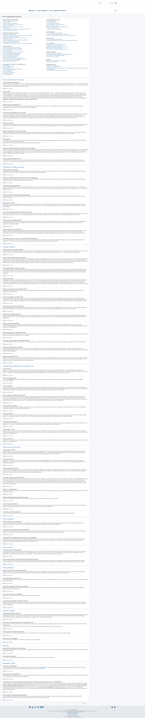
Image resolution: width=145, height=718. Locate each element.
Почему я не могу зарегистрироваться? (10, 23)
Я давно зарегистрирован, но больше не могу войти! (13, 26)
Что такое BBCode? (6, 65)
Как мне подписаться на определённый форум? (55, 55)
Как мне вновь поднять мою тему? (9, 61)
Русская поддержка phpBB (72, 712)
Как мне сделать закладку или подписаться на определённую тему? (59, 54)
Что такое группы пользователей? (52, 23)
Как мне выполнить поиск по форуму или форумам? (56, 44)
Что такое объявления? (7, 71)
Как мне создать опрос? (7, 50)
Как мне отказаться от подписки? (52, 56)
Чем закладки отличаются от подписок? (54, 53)
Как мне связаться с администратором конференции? (56, 70)
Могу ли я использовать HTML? (9, 66)
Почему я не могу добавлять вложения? (10, 55)
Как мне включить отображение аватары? (11, 41)
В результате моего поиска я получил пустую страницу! (57, 46)
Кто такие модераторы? (50, 22)
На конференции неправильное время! (10, 36)
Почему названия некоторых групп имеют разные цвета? (57, 26)
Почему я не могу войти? (8, 25)
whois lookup (84, 683)
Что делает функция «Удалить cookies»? (10, 30)
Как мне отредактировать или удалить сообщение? (12, 48)
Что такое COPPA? (6, 22)
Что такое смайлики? (7, 67)
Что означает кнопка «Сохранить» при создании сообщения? (14, 59)
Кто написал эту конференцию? (52, 65)
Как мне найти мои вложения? (52, 61)
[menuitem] (116, 3)
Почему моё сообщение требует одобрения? (11, 60)
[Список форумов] (40, 4)
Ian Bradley (75, 709)
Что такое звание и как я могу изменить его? (11, 42)
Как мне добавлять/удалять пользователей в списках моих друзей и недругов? (61, 40)
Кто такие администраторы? (51, 20)
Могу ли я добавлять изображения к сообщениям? (12, 68)
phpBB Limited (43, 667)
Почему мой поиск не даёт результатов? (54, 45)
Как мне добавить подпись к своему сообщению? (12, 49)
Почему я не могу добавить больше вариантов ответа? (13, 52)
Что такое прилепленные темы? (9, 72)
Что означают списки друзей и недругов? (54, 39)
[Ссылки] (115, 10)
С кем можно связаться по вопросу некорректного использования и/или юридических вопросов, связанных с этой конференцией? (67, 69)
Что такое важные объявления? (9, 70)
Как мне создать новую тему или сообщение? (11, 47)
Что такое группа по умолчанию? (52, 27)
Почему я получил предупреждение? (10, 56)
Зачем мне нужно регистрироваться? (10, 20)
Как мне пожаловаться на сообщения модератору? (12, 57)
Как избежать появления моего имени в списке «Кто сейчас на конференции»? (18, 35)
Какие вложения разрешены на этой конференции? (56, 60)
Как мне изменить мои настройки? (9, 34)
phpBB (7, 206)
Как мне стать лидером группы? (52, 25)
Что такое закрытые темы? (8, 73)
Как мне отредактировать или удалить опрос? (11, 53)
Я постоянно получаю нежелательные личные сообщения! (57, 34)
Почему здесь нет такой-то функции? (53, 66)
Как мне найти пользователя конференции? (54, 47)
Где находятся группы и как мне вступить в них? (55, 24)
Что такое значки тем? (7, 74)
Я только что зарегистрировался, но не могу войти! (13, 24)
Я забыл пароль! (6, 27)
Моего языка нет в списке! (8, 38)
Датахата (79, 716)
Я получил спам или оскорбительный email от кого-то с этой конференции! (60, 35)
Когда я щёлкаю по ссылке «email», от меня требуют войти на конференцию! (17, 43)
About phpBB (42, 668)
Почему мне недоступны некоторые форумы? (12, 54)
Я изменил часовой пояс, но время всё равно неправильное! (14, 37)
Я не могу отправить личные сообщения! (54, 32)
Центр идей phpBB (74, 675)
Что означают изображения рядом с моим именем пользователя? (15, 40)
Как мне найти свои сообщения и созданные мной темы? (57, 49)
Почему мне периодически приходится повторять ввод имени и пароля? (17, 29)
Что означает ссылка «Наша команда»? (53, 29)
